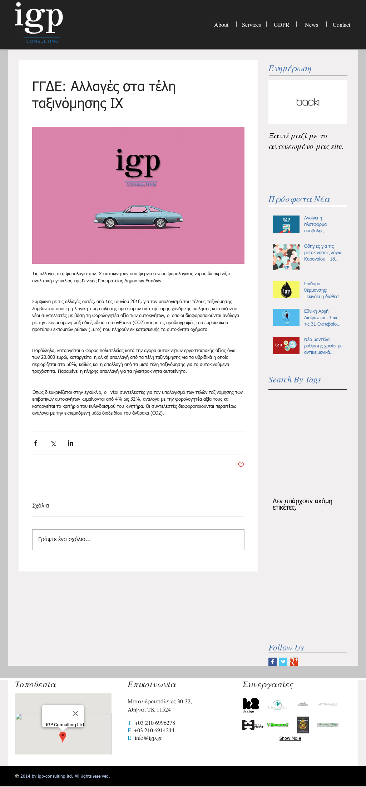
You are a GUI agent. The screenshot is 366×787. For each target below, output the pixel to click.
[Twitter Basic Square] (283, 662)
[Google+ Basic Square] (294, 662)
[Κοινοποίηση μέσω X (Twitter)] (53, 443)
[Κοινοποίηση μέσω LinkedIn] (70, 443)
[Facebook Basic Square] (272, 662)
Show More (290, 739)
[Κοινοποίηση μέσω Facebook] (35, 443)
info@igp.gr (148, 737)
